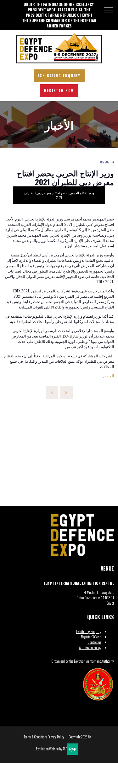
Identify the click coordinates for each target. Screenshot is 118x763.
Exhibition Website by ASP (51, 749)
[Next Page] (66, 392)
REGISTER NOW (59, 90)
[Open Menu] (108, 9)
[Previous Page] (52, 392)
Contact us (94, 642)
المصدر (108, 375)
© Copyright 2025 (80, 737)
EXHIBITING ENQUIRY (59, 75)
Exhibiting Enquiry (88, 631)
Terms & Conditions (35, 737)
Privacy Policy (56, 737)
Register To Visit (91, 636)
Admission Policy (90, 647)
